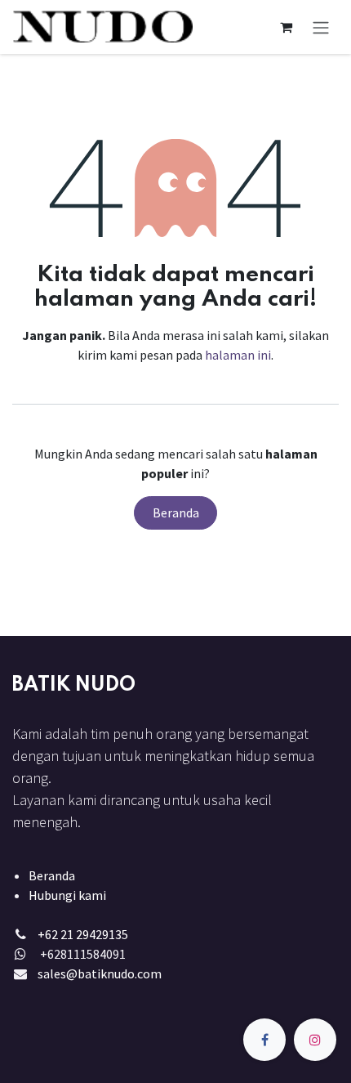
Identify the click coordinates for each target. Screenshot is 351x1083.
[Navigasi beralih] (321, 27)
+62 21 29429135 (83, 934)
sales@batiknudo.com (100, 973)
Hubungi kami (67, 895)
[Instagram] (315, 1039)
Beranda (176, 512)
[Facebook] (264, 1039)
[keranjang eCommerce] (286, 27)
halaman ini (238, 355)
